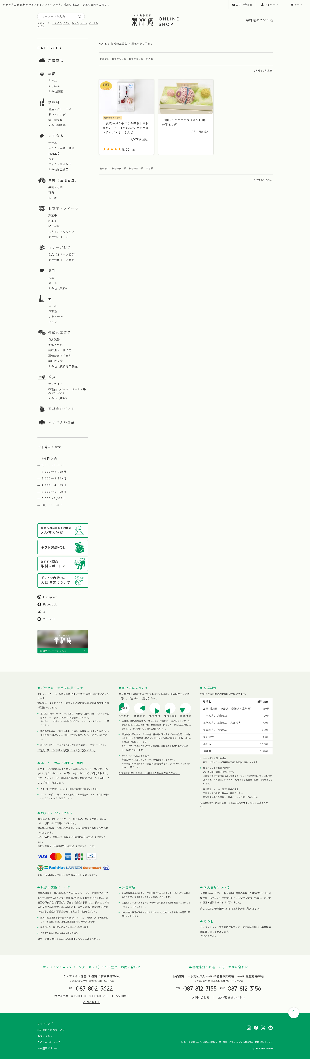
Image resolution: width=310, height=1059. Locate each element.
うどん (66, 23)
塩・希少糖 (55, 120)
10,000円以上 (52, 505)
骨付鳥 (52, 143)
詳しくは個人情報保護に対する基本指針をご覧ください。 (230, 908)
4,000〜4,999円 (54, 485)
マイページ (271, 4)
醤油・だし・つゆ (59, 109)
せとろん (57, 23)
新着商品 (56, 60)
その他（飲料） (58, 288)
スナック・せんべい (61, 231)
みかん (75, 23)
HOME (103, 43)
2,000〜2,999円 (54, 471)
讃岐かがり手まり (59, 355)
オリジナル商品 (61, 422)
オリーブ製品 (59, 247)
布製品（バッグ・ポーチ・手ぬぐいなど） (67, 391)
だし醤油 (93, 23)
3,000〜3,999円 (54, 478)
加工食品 (56, 135)
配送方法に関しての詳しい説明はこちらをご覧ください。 (149, 773)
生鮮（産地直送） (63, 180)
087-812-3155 (200, 988)
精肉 (51, 192)
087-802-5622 (94, 988)
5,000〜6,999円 (54, 491)
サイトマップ (45, 1023)
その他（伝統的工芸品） (64, 366)
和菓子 (52, 221)
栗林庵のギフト (61, 408)
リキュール (55, 316)
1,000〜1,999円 (54, 465)
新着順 (149, 58)
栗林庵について (258, 20)
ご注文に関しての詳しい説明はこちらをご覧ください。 (66, 750)
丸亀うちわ (55, 345)
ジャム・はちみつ (59, 164)
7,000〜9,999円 (54, 498)
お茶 (51, 277)
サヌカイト (55, 384)
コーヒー (54, 283)
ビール (52, 306)
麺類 (52, 73)
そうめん (54, 86)
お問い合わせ (244, 4)
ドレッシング (57, 114)
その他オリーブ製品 (61, 260)
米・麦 (52, 198)
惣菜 (51, 159)
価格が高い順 (136, 58)
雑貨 (52, 376)
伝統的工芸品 (59, 332)
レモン (83, 23)
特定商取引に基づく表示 (51, 1029)
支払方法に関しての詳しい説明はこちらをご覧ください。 (68, 874)
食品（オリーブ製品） (62, 254)
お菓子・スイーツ (63, 208)
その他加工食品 (58, 169)
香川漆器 (54, 339)
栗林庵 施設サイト (230, 997)
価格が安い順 (119, 58)
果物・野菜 (55, 187)
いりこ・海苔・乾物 (61, 148)
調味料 (54, 102)
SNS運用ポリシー (47, 1048)
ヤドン (41, 26)
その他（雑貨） (58, 398)
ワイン (52, 322)
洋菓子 (52, 215)
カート (298, 4)
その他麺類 (55, 91)
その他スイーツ (58, 237)
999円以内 (49, 458)
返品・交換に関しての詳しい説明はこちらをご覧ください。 (69, 939)
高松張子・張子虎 (59, 350)
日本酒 (52, 311)
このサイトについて (48, 1042)
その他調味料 (57, 125)
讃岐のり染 (55, 361)
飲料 (52, 270)
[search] (80, 16)
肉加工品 (54, 153)
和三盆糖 (54, 226)
